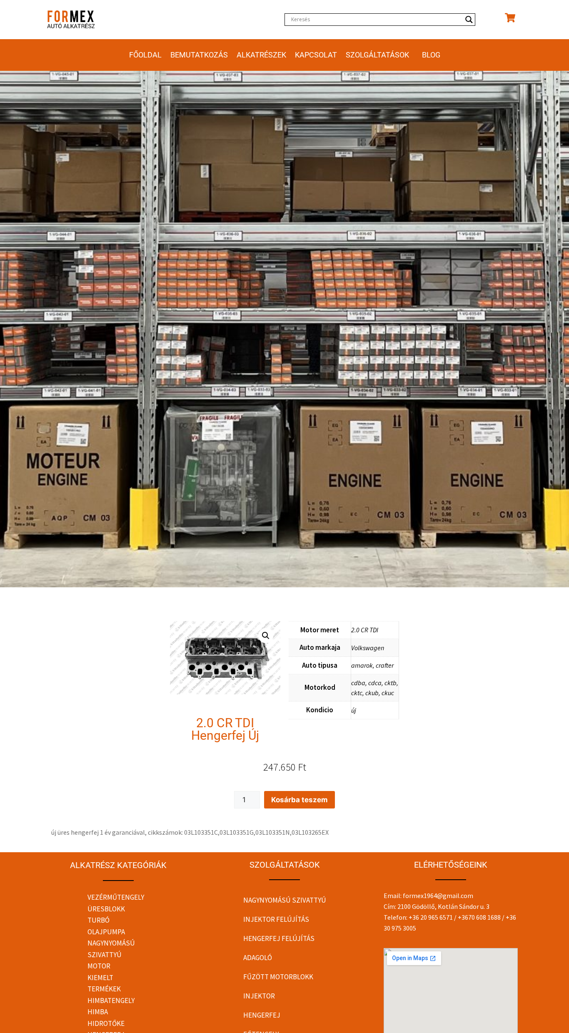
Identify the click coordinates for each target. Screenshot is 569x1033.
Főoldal (145, 54)
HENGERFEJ (261, 1015)
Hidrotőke (106, 1023)
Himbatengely (111, 1000)
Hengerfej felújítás (278, 938)
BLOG (431, 54)
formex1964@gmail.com (438, 895)
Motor (98, 966)
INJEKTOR (259, 996)
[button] (265, 635)
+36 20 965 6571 (431, 917)
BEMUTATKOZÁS (199, 54)
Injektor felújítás (276, 919)
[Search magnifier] (469, 19)
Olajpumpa (106, 931)
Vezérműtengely (115, 897)
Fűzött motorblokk (278, 976)
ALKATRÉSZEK (261, 54)
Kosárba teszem (299, 800)
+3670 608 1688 (479, 917)
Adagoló (257, 957)
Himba (97, 1011)
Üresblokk (106, 908)
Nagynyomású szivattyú (284, 900)
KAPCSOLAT (316, 54)
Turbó (98, 920)
